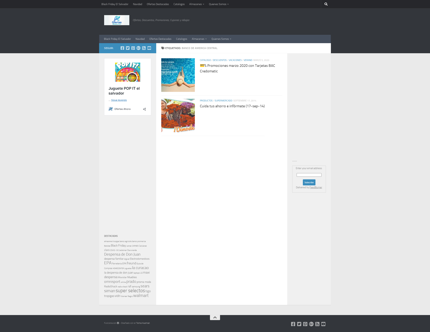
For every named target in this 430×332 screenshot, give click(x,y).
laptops (137, 273)
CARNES (135, 246)
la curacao (140, 267)
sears (145, 286)
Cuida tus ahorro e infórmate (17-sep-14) (232, 106)
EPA (108, 262)
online (123, 282)
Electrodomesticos (139, 258)
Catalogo (205, 60)
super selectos (130, 291)
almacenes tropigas (111, 241)
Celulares (143, 246)
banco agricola (126, 241)
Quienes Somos (217, 4)
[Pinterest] (133, 48)
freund (131, 263)
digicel (127, 259)
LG (141, 273)
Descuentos (220, 60)
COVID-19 (114, 250)
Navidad (137, 4)
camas (128, 246)
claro (107, 250)
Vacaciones (235, 60)
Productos (206, 100)
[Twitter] (128, 48)
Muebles (132, 277)
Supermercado (223, 100)
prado (131, 281)
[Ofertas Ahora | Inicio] (116, 20)
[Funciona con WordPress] (118, 323)
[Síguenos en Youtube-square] (149, 48)
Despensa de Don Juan (122, 254)
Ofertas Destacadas (158, 4)
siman (109, 290)
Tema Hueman (143, 323)
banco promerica (139, 241)
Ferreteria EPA (119, 263)
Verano (248, 60)
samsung (136, 286)
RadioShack (110, 286)
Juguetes (128, 268)
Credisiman (122, 250)
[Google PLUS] (138, 48)
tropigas (109, 296)
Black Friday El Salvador (114, 4)
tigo (148, 291)
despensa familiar (114, 258)
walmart (141, 295)
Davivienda (132, 250)
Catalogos (179, 4)
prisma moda (144, 281)
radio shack (122, 286)
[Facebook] (122, 48)
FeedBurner (316, 187)
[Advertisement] (309, 21)
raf (129, 286)
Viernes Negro (127, 296)
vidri (117, 296)
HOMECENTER (118, 268)
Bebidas (107, 246)
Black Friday (118, 245)
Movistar (122, 277)
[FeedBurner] (144, 48)
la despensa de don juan (118, 272)
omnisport (112, 281)
